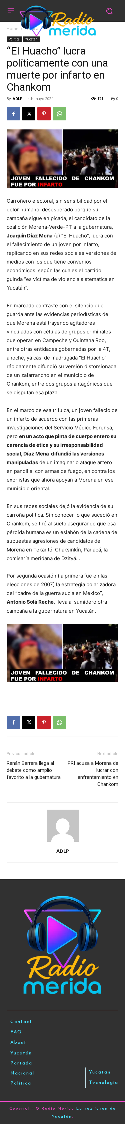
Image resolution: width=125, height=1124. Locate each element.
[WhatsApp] (59, 113)
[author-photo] (63, 841)
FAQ (16, 1032)
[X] (28, 113)
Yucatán (31, 39)
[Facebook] (13, 113)
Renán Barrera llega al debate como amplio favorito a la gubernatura (34, 770)
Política (14, 39)
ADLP (17, 98)
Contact (21, 1021)
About (18, 1042)
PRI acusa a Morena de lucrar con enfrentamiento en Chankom (93, 773)
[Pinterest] (44, 113)
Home (12, 28)
